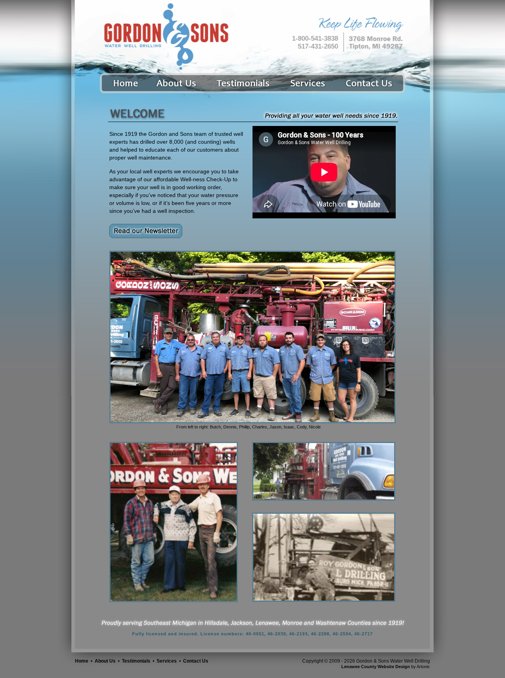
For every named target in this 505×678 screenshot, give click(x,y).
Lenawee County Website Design (375, 666)
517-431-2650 (318, 46)
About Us (105, 661)
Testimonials (136, 661)
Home (81, 661)
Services (167, 661)
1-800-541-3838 (315, 38)
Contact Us (195, 661)
